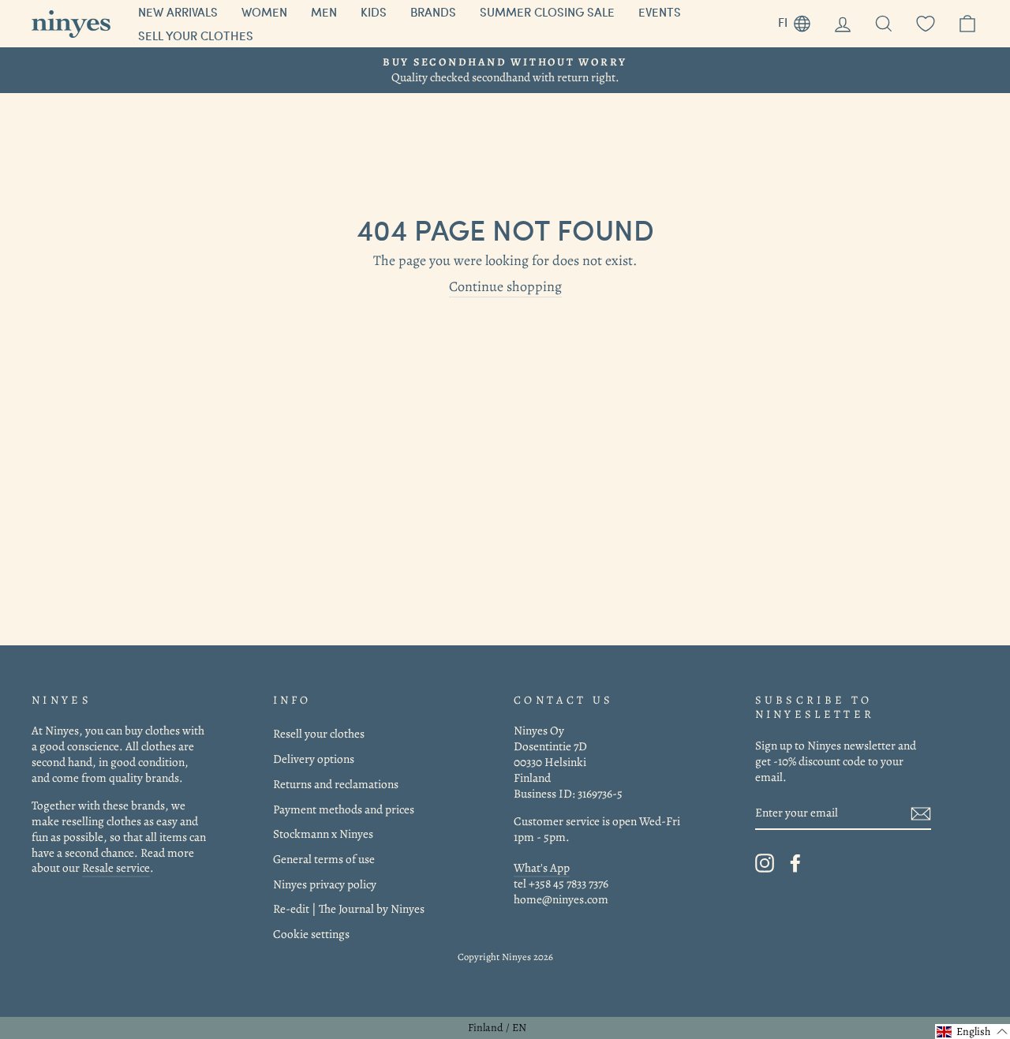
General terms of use (324, 858)
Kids (374, 12)
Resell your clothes (319, 733)
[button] (972, 1031)
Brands (433, 12)
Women (264, 12)
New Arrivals (178, 12)
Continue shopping (505, 287)
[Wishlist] (925, 24)
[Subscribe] (921, 813)
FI (800, 20)
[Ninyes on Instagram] (764, 863)
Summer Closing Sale (547, 12)
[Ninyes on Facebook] (795, 863)
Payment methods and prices (343, 809)
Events (659, 12)
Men (324, 12)
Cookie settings (311, 933)
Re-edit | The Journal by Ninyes (349, 908)
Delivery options (313, 758)
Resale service (116, 867)
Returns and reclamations (335, 784)
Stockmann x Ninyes (323, 833)
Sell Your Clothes (195, 35)
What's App (542, 867)
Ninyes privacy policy (324, 884)
